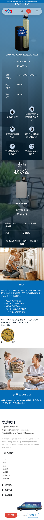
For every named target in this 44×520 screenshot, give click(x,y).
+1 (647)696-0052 (12, 427)
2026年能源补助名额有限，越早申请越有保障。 (22, 1)
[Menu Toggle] (37, 11)
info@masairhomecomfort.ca (17, 430)
